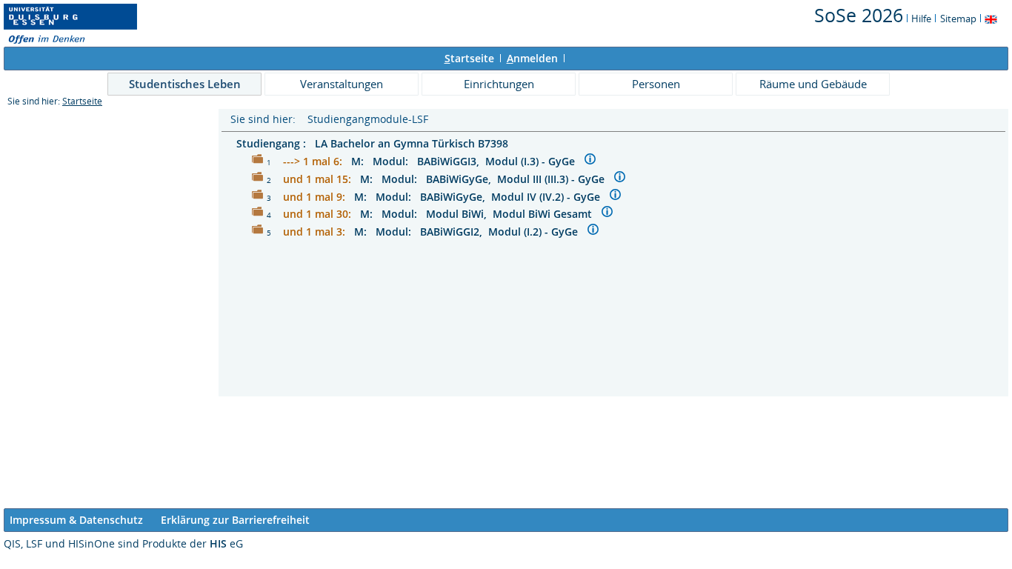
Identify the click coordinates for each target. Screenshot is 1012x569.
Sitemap (958, 18)
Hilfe (921, 18)
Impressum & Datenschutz (76, 520)
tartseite (469, 58)
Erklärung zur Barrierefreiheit (235, 520)
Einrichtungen (499, 83)
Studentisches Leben (185, 83)
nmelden (532, 58)
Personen (656, 83)
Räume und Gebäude (813, 83)
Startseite (82, 101)
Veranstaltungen (341, 83)
